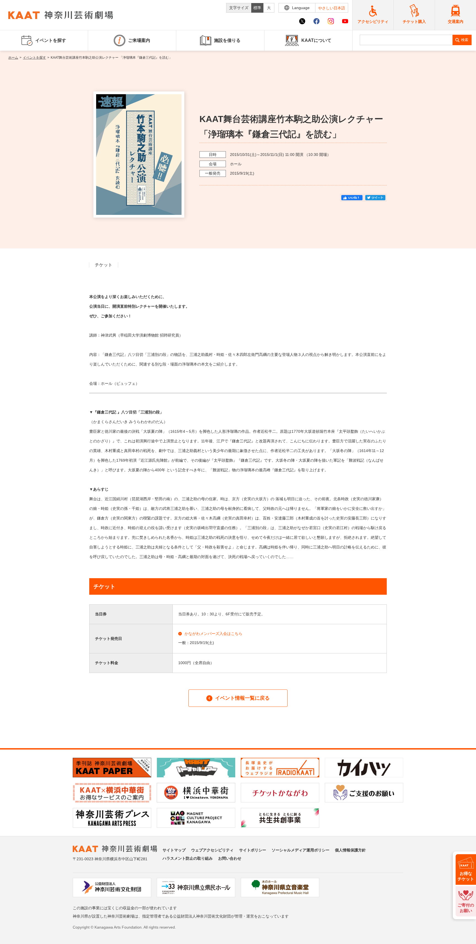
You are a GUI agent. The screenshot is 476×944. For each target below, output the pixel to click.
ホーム (13, 57)
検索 (464, 40)
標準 (257, 8)
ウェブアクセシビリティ (212, 850)
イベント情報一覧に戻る (242, 698)
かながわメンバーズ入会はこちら (213, 633)
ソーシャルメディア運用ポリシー (300, 850)
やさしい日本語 (331, 8)
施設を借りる (227, 40)
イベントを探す (34, 57)
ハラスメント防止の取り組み (188, 858)
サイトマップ (174, 850)
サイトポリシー (252, 850)
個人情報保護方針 (350, 850)
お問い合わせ (229, 858)
